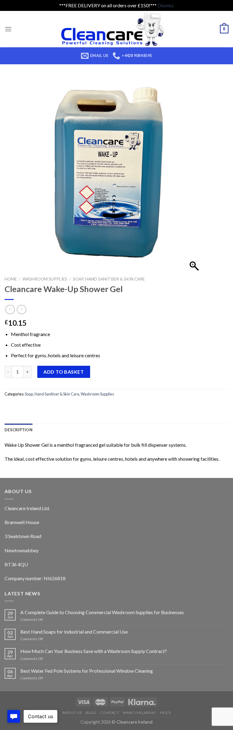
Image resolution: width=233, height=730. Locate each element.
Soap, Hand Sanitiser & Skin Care (109, 279)
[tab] (18, 430)
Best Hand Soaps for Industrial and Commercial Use (74, 631)
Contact (109, 712)
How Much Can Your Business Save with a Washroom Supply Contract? (93, 651)
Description (18, 429)
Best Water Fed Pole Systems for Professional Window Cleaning (86, 671)
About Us (72, 712)
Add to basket (63, 372)
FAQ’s (165, 712)
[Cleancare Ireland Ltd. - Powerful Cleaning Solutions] (117, 29)
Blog (91, 712)
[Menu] (8, 29)
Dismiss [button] (165, 5)
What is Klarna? (139, 712)
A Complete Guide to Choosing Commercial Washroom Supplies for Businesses (102, 612)
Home (11, 279)
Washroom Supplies (44, 279)
